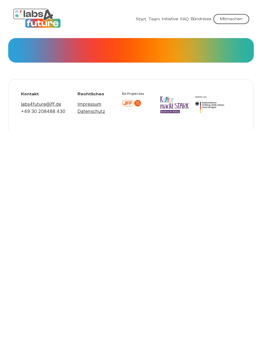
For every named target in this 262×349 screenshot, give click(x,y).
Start (141, 19)
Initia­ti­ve (170, 19)
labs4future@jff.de (41, 104)
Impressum (89, 104)
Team (154, 19)
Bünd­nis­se (201, 19)
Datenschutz (91, 111)
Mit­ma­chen (231, 19)
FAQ (184, 19)
